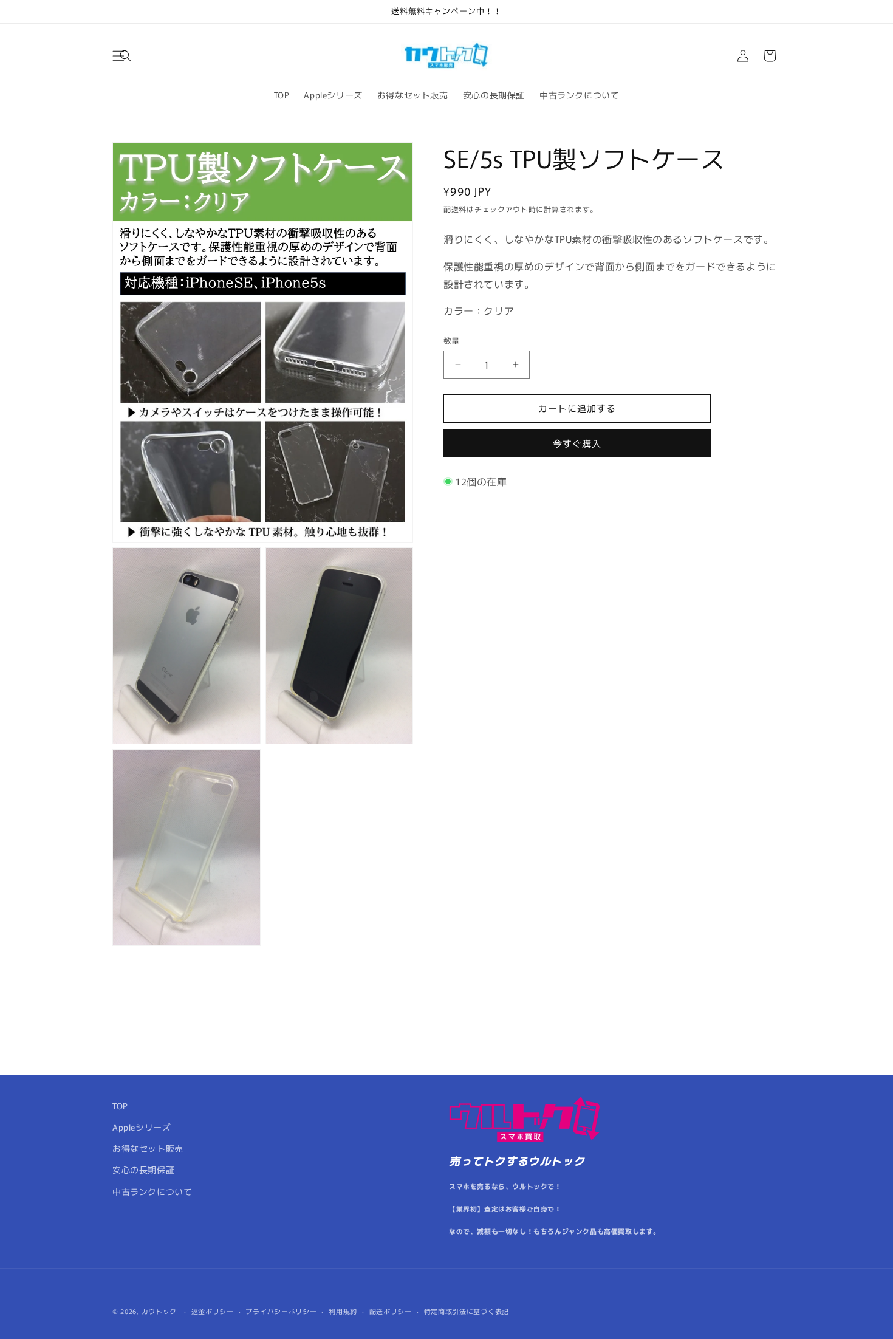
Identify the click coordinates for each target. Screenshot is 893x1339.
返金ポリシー (212, 1310)
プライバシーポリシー (280, 1310)
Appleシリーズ (141, 1127)
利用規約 (343, 1310)
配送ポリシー (390, 1310)
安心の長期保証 (143, 1170)
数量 (451, 340)
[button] (125, 56)
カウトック (159, 1311)
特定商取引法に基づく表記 (466, 1310)
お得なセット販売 (147, 1149)
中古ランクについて (152, 1191)
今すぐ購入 (577, 443)
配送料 (455, 209)
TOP (120, 1106)
